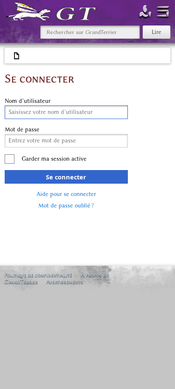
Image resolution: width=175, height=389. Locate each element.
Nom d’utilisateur (28, 101)
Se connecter (66, 177)
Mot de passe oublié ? (66, 205)
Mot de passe (22, 129)
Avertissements (64, 281)
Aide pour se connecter (66, 194)
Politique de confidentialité (38, 275)
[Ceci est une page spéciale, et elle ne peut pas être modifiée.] (17, 56)
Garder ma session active (54, 158)
